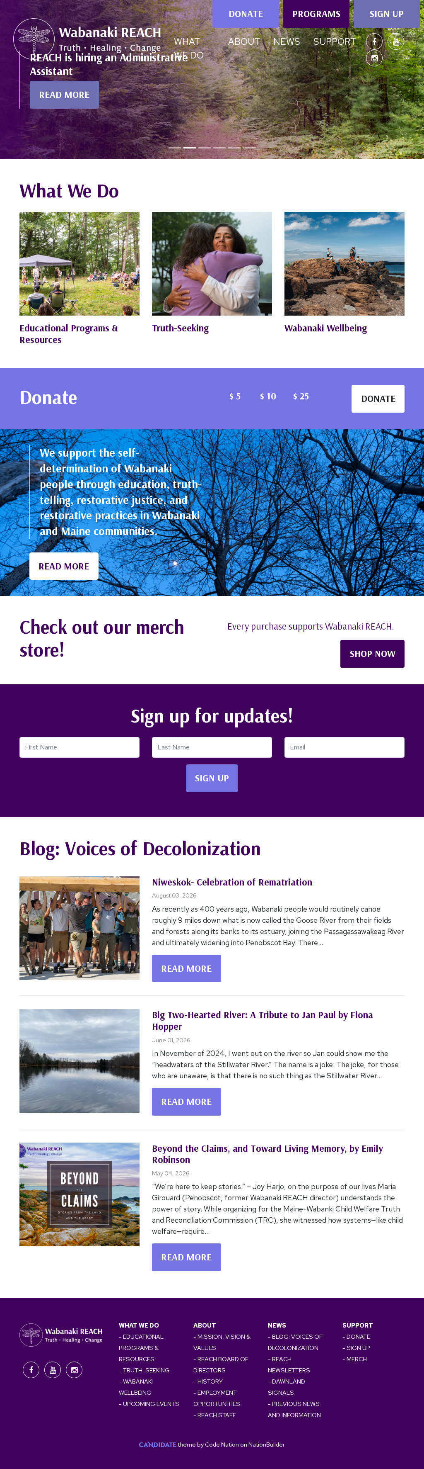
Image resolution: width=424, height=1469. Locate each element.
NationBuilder (266, 1444)
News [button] (286, 42)
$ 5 (235, 396)
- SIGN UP (356, 1348)
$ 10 (268, 396)
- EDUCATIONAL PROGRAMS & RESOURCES (141, 1348)
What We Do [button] (189, 48)
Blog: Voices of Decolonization (140, 848)
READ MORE (64, 94)
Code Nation (222, 1444)
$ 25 (301, 396)
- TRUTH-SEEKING (144, 1370)
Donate (246, 13)
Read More (186, 968)
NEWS (277, 1325)
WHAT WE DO (139, 1325)
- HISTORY (208, 1381)
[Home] (87, 41)
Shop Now (372, 653)
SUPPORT (357, 1325)
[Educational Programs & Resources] (79, 264)
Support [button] (334, 42)
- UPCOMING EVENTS (149, 1404)
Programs (316, 13)
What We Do (69, 190)
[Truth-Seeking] (212, 264)
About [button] (244, 42)
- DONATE (356, 1336)
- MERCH (354, 1359)
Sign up (387, 13)
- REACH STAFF (214, 1415)
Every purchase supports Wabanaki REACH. (310, 626)
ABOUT (204, 1325)
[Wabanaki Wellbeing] (344, 264)
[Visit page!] (375, 41)
